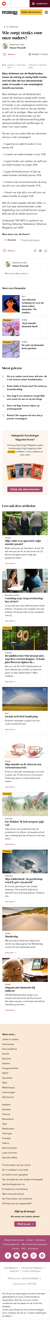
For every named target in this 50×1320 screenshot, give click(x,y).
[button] (40, 3)
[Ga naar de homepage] (9, 13)
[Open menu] (46, 12)
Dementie (14, 27)
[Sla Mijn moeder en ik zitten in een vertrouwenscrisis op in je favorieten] (44, 737)
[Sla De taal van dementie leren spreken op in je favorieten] (16, 343)
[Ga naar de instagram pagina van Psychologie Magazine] (33, 1255)
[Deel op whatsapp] (45, 250)
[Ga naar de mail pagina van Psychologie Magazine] (16, 1255)
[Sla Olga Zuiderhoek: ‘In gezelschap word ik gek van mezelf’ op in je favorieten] (44, 852)
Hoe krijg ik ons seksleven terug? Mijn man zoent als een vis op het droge (26, 397)
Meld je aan (24, 1224)
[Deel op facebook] (35, 250)
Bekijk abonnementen (31, 12)
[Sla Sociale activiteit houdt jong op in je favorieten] (44, 689)
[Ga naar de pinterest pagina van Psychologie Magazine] (42, 1255)
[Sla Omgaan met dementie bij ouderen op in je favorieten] (44, 960)
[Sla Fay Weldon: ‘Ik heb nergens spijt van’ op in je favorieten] (44, 795)
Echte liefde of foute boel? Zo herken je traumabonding (27, 388)
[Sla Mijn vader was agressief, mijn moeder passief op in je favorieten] (44, 514)
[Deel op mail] (40, 250)
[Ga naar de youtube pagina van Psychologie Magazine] (25, 1255)
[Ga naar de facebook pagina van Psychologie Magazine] (8, 1255)
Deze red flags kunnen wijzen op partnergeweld (23, 407)
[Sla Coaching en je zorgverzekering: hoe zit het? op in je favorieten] (44, 571)
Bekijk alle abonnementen (25, 489)
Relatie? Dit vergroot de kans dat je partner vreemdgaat (25, 417)
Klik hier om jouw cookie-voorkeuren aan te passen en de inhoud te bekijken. (22, 1303)
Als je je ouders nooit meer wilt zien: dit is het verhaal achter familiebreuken (27, 378)
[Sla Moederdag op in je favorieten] (44, 909)
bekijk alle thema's (31, 240)
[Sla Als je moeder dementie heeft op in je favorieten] (16, 321)
